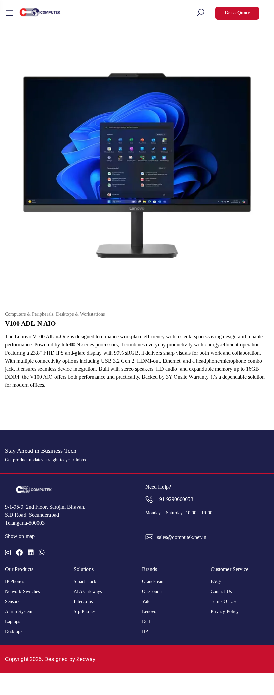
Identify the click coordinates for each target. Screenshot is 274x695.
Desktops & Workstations (80, 314)
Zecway (85, 659)
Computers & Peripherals (29, 314)
